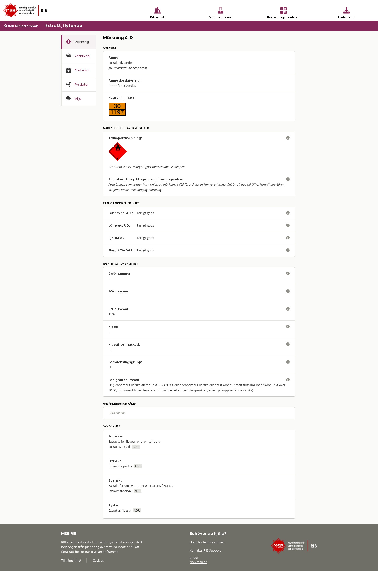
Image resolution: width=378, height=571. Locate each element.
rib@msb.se (198, 562)
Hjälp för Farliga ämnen (207, 542)
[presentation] (78, 42)
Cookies (98, 560)
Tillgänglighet (71, 560)
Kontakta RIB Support (205, 550)
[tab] (78, 42)
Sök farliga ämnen (22, 26)
